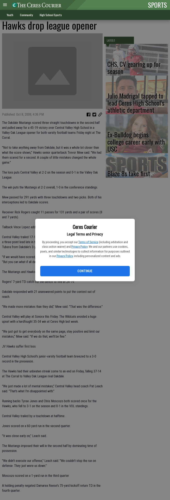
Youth (10, 15)
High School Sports (51, 15)
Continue (85, 271)
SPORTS (157, 5)
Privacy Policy (79, 246)
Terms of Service (88, 242)
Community (26, 15)
